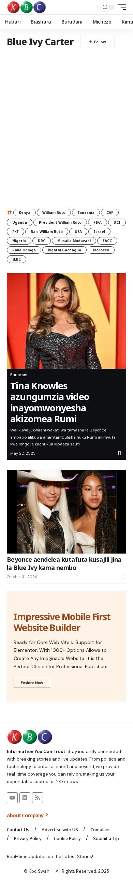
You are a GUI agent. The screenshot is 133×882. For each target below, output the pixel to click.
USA (78, 231)
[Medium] (24, 797)
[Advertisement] (66, 124)
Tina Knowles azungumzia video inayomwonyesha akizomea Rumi (49, 402)
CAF (109, 212)
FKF (15, 231)
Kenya (24, 212)
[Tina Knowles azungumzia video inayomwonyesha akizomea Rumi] (66, 321)
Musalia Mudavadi (74, 240)
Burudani (18, 374)
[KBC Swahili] (27, 7)
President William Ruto (60, 222)
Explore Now (32, 682)
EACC (107, 240)
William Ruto (53, 212)
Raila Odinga (24, 250)
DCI (117, 222)
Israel (99, 231)
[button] (90, 7)
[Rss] (37, 797)
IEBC (16, 259)
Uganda (19, 222)
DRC (41, 240)
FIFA (97, 222)
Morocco (101, 250)
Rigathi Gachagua (64, 250)
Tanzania (85, 212)
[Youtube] (12, 797)
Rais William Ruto (47, 231)
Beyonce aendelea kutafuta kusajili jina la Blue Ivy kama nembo (64, 563)
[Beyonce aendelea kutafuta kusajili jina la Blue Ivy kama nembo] (66, 512)
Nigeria (19, 240)
